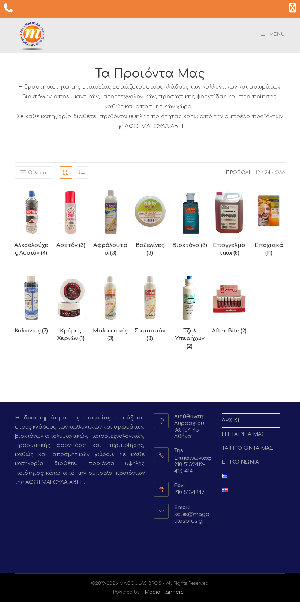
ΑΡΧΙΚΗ (232, 420)
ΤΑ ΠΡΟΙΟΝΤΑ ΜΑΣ (247, 448)
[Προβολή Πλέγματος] (66, 172)
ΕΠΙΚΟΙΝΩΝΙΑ (240, 462)
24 (267, 172)
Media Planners (164, 592)
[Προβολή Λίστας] (82, 172)
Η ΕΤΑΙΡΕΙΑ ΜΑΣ (243, 434)
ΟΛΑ (280, 172)
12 (258, 172)
